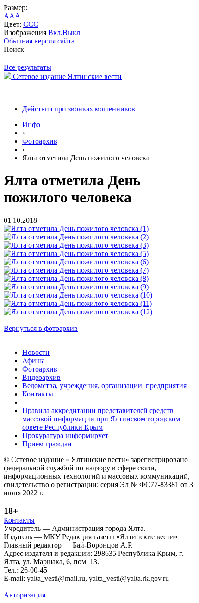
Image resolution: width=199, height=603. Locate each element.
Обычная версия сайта (39, 41)
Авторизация (24, 595)
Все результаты (27, 67)
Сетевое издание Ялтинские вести (66, 76)
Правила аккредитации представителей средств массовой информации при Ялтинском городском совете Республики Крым (101, 419)
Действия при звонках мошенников (78, 109)
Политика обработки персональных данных (73, 587)
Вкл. (55, 33)
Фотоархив (39, 141)
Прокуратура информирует (65, 435)
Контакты (37, 394)
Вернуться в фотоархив (41, 328)
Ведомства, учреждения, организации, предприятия (104, 386)
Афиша (33, 361)
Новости (36, 352)
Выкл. (72, 33)
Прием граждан (47, 444)
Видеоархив (41, 377)
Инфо (31, 124)
